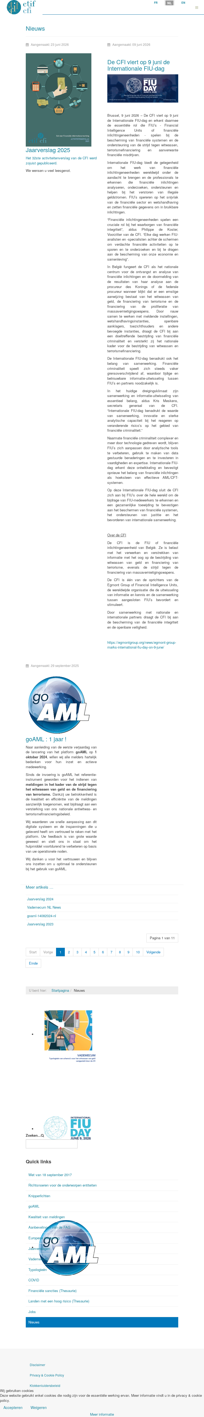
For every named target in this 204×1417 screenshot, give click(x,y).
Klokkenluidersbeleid (45, 1385)
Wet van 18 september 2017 (50, 1174)
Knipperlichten (39, 1195)
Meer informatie (102, 1414)
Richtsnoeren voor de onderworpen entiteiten (62, 1185)
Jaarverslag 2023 (40, 923)
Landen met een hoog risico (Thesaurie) (58, 1300)
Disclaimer (37, 1364)
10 (138, 951)
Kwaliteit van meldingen (46, 1216)
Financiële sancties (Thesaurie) (52, 1290)
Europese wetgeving (44, 1237)
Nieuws (34, 1322)
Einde (33, 963)
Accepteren (13, 1407)
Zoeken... (33, 1135)
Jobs (32, 1311)
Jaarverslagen (39, 1248)
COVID (33, 1279)
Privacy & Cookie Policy (47, 1375)
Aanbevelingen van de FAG (49, 1227)
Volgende (153, 951)
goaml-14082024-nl (41, 915)
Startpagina (60, 990)
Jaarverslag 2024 (40, 898)
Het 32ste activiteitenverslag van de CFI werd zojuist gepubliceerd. (61, 160)
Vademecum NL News (44, 907)
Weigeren (39, 1407)
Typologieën (37, 1269)
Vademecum (46, 1067)
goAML (33, 1206)
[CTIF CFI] (21, 7)
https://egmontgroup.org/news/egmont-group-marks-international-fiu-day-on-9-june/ (141, 645)
